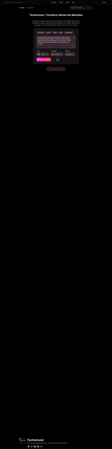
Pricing (61, 2)
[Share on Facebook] (28, 446)
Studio (67, 2)
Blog (73, 2)
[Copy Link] (41, 446)
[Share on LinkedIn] (34, 446)
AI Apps (22, 7)
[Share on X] (31, 446)
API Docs (54, 2)
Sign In (104, 2)
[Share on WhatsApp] (38, 446)
